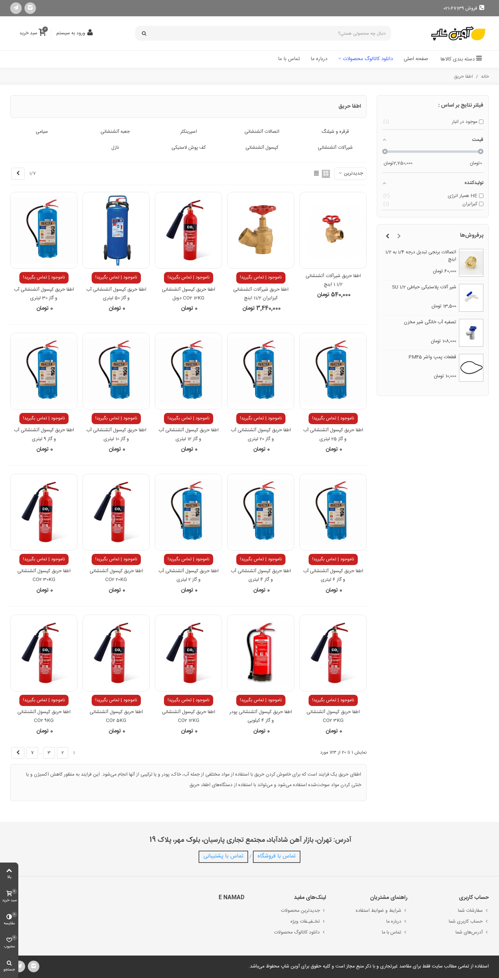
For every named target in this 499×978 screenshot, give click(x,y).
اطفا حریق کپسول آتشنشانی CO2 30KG (44, 575)
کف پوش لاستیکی (188, 147)
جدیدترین (353, 173)
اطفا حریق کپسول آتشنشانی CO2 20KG (116, 575)
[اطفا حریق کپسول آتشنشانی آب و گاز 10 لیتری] (116, 371)
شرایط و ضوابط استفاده (378, 911)
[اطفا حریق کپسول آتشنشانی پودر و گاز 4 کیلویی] (260, 653)
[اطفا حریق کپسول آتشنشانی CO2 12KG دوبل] (188, 230)
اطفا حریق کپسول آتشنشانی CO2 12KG (188, 716)
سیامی (42, 131)
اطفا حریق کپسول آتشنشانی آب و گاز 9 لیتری (44, 434)
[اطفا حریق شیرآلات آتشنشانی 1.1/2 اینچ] (333, 230)
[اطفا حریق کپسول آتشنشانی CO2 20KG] (116, 512)
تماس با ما (289, 59)
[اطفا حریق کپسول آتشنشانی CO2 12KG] (188, 653)
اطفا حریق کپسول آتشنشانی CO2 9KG (44, 716)
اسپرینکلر (188, 131)
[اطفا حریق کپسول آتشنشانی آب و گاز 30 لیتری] (44, 230)
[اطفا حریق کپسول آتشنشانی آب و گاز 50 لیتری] (116, 230)
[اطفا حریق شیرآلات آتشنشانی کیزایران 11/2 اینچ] (260, 230)
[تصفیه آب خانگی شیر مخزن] (471, 333)
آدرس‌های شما (469, 932)
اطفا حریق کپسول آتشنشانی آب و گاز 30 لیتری (44, 294)
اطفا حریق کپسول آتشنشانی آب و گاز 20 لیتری (261, 434)
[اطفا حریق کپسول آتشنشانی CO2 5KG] (116, 653)
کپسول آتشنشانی (261, 147)
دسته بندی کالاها (457, 59)
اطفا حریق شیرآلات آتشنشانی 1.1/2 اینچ (333, 280)
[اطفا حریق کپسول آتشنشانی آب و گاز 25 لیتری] (333, 371)
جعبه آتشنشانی (115, 131)
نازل (115, 147)
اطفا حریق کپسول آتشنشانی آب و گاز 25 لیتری (333, 434)
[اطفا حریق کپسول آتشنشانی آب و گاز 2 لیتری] (188, 512)
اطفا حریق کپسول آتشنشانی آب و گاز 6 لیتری (333, 575)
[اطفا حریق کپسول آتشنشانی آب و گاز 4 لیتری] (260, 512)
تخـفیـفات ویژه (305, 922)
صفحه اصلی (416, 59)
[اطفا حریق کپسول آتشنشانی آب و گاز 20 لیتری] (260, 371)
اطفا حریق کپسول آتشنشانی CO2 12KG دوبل (188, 294)
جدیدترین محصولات (300, 911)
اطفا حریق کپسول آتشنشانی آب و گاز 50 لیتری (116, 294)
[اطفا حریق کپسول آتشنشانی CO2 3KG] (333, 653)
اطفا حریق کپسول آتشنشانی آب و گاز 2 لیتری (189, 575)
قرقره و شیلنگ (335, 131)
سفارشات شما (470, 911)
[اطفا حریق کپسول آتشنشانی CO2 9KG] (44, 653)
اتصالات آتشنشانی (261, 131)
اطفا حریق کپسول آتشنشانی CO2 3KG (333, 716)
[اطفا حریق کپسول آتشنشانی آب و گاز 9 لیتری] (44, 371)
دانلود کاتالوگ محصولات (368, 59)
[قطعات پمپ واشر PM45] (471, 368)
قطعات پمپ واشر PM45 (432, 357)
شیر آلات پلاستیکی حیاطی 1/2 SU (424, 287)
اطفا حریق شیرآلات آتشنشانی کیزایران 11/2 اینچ (261, 294)
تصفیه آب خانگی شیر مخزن (430, 322)
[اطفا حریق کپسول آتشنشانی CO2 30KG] (44, 512)
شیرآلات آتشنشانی (335, 147)
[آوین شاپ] (458, 33)
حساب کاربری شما (466, 922)
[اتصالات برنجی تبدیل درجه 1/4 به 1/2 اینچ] (471, 263)
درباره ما (319, 59)
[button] (399, 237)
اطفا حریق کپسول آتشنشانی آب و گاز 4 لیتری (261, 575)
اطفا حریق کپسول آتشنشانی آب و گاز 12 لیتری (189, 434)
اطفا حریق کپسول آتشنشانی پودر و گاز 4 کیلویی (260, 716)
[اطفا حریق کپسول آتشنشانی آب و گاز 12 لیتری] (188, 371)
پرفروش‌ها (471, 235)
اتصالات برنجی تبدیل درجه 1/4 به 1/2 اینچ (420, 256)
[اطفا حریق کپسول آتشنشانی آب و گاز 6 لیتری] (333, 512)
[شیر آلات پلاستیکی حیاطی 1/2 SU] (471, 298)
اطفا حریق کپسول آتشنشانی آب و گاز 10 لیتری (116, 434)
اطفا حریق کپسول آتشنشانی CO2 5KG (116, 716)
